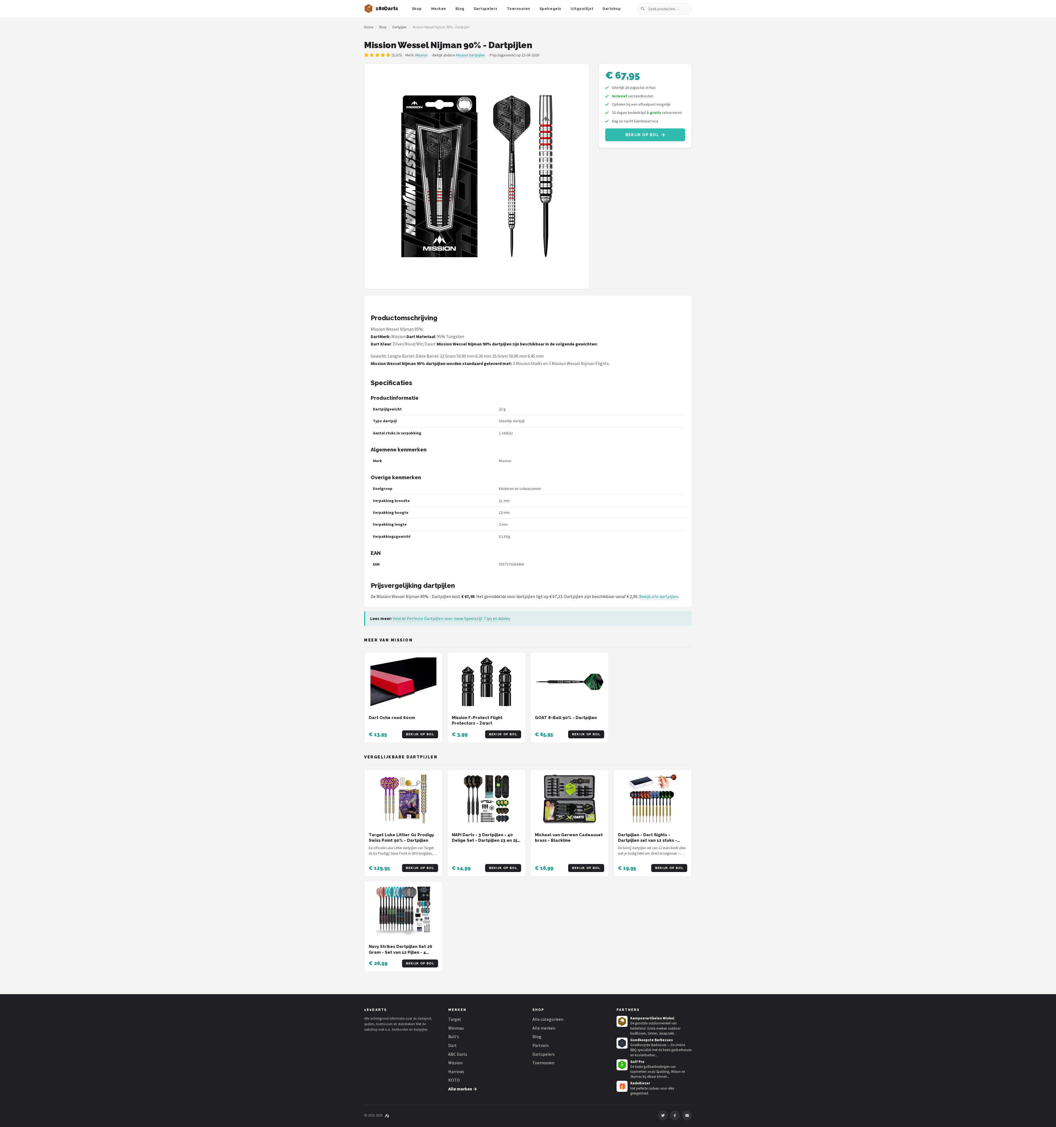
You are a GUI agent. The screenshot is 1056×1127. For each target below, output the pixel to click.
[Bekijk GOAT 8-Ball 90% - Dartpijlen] (569, 681)
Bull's (453, 1036)
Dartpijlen (399, 27)
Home (368, 27)
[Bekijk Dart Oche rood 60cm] (403, 681)
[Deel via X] (663, 1115)
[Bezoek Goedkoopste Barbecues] (622, 1043)
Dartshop (612, 9)
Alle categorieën (547, 1019)
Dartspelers (485, 9)
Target (454, 1019)
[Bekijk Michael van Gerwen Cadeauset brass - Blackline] (569, 799)
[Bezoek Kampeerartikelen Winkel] (622, 1021)
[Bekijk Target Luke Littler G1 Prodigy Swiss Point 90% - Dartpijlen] (403, 799)
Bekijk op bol (642, 135)
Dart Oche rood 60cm (392, 717)
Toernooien (518, 9)
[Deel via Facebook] (675, 1115)
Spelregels (550, 9)
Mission (421, 55)
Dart (452, 1045)
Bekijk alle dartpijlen (658, 596)
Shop (417, 9)
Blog (459, 9)
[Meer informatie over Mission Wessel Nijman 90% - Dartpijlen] (477, 176)
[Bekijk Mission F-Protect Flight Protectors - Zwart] (486, 681)
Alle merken (543, 1028)
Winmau (456, 1028)
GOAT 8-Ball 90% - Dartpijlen (566, 717)
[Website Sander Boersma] (387, 1115)
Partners (540, 1045)
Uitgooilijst (582, 9)
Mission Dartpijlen (470, 55)
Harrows (456, 1071)
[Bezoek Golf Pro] (622, 1064)
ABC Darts (457, 1054)
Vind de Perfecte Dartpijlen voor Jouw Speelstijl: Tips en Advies (451, 618)
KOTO (454, 1080)
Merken (438, 9)
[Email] (687, 1115)
